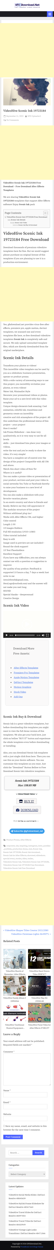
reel (30, 849)
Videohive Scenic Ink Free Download (19, 868)
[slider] (25, 635)
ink (17, 846)
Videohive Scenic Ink (12, 862)
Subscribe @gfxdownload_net (28, 831)
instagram (32, 846)
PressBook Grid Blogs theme (32, 1247)
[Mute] (43, 635)
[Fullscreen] (47, 635)
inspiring (23, 846)
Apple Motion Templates (26, 677)
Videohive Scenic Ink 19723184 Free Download (23, 865)
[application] (27, 624)
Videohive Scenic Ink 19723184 (35, 862)
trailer (30, 858)
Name (7, 1090)
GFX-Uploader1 (34, 116)
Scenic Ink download (31, 852)
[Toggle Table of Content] (44, 213)
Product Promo (13, 840)
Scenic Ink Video (21, 223)
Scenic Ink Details (18, 220)
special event (9, 858)
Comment (8, 1051)
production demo (20, 849)
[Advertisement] (27, 50)
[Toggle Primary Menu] (50, 14)
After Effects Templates (26, 667)
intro (40, 846)
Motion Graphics (22, 687)
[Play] (6, 635)
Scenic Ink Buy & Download (27, 225)
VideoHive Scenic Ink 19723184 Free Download (27, 217)
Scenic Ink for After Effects (14, 855)
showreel (31, 855)
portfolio (8, 849)
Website (7, 1114)
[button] (27, 624)
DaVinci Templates (23, 682)
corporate (10, 846)
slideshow (40, 855)
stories (18, 858)
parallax (46, 846)
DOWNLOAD (29, 810)
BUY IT (29, 801)
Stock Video (20, 691)
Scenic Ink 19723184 (12, 852)
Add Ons (18, 696)
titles (24, 858)
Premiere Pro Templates (26, 672)
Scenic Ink (37, 849)
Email (6, 1102)
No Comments (12, 120)
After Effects (25, 840)
